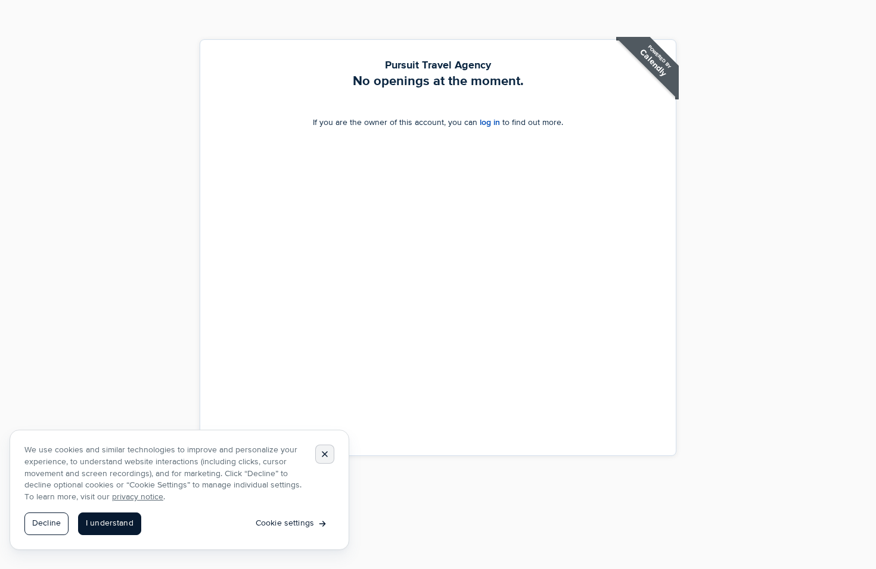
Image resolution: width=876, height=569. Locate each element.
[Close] (324, 454)
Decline (46, 523)
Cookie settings (285, 523)
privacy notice (137, 497)
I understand (109, 523)
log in (490, 122)
